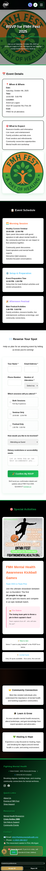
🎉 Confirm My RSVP (23, 474)
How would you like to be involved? (23, 436)
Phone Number (14, 377)
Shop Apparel (9, 804)
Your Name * (13, 364)
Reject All (34, 868)
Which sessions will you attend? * (22, 394)
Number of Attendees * (29, 378)
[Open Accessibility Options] (4, 851)
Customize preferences (23, 863)
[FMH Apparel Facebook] (9, 786)
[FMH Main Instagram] (5, 786)
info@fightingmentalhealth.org (25, 837)
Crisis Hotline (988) (12, 819)
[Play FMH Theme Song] (35, 5)
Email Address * (31, 364)
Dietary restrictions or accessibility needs (23, 451)
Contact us (27, 486)
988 (13, 852)
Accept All (12, 868)
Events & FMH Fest (11, 801)
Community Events (11, 825)
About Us (7, 798)
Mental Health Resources (14, 816)
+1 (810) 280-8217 (20, 840)
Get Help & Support (11, 822)
